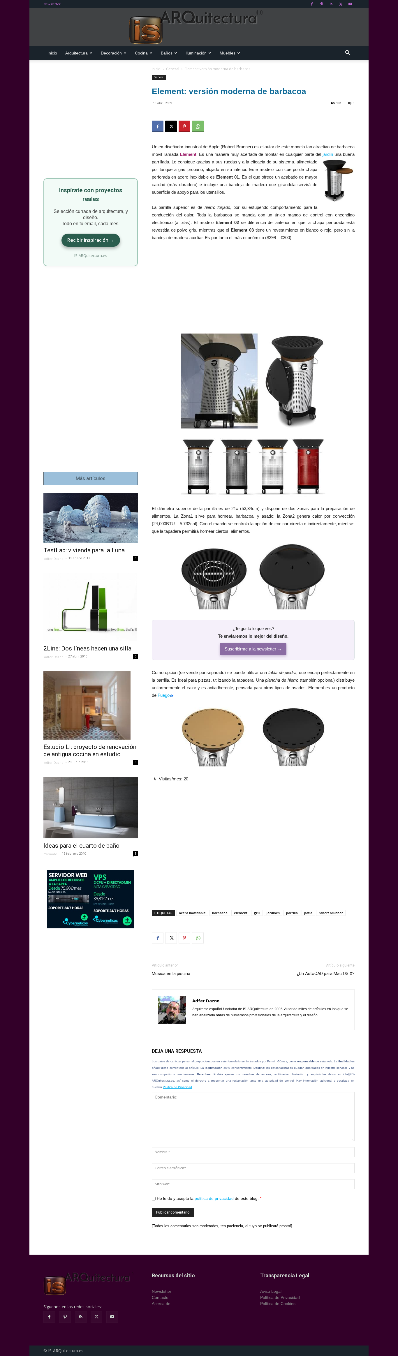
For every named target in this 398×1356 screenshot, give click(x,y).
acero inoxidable (192, 913)
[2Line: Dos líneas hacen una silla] (90, 607)
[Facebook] (311, 4)
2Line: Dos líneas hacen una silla (87, 648)
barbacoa (220, 913)
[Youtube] (350, 4)
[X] (340, 4)
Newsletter (52, 4)
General (172, 68)
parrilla (292, 913)
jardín (328, 154)
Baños (166, 53)
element (240, 913)
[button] (348, 53)
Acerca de (161, 1303)
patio (308, 913)
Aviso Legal (270, 1291)
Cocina (141, 53)
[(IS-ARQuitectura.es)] (199, 27)
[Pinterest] (321, 4)
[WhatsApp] (198, 126)
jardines (273, 913)
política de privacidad (214, 1198)
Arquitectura (76, 53)
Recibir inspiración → (90, 240)
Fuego (164, 695)
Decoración (111, 53)
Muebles (227, 53)
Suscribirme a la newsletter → (253, 648)
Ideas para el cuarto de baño (81, 845)
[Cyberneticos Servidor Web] (90, 899)
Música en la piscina (171, 973)
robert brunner (331, 913)
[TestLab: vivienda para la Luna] (90, 518)
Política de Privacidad (177, 1087)
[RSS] (331, 4)
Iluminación (196, 53)
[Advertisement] (253, 290)
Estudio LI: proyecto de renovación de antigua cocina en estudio (89, 750)
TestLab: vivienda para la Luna (84, 550)
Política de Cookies (277, 1303)
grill (257, 913)
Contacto (160, 1297)
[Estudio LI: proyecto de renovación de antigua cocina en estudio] (90, 705)
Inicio (52, 53)
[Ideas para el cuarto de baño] (90, 807)
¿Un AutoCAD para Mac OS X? (326, 973)
